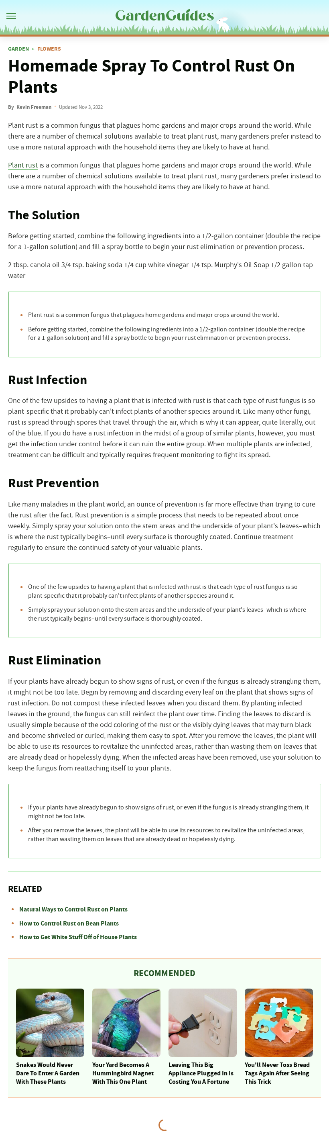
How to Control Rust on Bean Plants (69, 923)
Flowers (49, 49)
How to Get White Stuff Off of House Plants (78, 937)
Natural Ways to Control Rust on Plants (73, 909)
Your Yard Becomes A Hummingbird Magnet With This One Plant (123, 1073)
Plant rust (23, 165)
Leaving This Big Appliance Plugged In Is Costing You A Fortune (201, 1073)
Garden (18, 49)
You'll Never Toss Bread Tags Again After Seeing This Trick (277, 1073)
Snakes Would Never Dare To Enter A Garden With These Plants (47, 1073)
